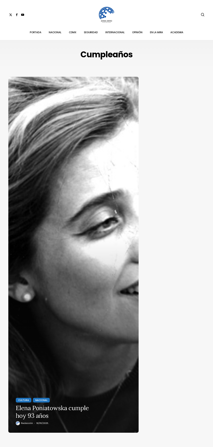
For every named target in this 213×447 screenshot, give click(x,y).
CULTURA (23, 400)
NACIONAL (41, 400)
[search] (203, 14)
